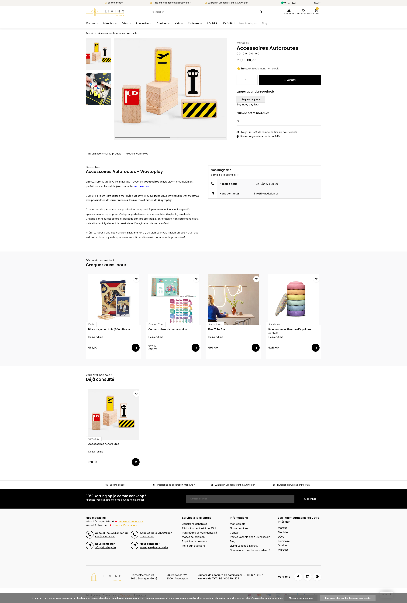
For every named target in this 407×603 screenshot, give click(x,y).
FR (319, 2)
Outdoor (161, 23)
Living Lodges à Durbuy (244, 545)
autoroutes (141, 186)
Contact (234, 532)
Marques (283, 549)
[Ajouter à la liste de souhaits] (238, 121)
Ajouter (292, 80)
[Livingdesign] (105, 12)
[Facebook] (298, 577)
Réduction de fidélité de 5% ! (199, 528)
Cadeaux (193, 23)
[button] (221, 89)
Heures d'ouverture (130, 521)
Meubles (108, 23)
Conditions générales (194, 523)
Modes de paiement (193, 536)
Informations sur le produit (104, 153)
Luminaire (142, 23)
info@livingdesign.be (266, 193)
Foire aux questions (193, 545)
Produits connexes (136, 153)
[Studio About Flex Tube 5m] (233, 299)
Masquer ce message (301, 598)
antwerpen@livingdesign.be (154, 547)
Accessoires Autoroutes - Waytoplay (118, 33)
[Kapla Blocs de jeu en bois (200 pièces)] (113, 299)
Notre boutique (239, 528)
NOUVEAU (228, 23)
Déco (125, 23)
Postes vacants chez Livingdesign (250, 536)
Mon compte (237, 523)
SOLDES (212, 23)
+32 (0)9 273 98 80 (266, 183)
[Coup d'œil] (136, 348)
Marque (91, 23)
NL (315, 2)
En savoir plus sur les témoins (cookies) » (348, 598)
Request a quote (250, 99)
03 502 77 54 (147, 536)
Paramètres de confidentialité (199, 532)
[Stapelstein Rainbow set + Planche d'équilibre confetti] (293, 299)
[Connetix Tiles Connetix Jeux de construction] (173, 299)
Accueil (89, 33)
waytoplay (243, 42)
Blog (264, 23)
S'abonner (310, 498)
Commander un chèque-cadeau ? (250, 550)
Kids (177, 23)
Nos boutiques (248, 23)
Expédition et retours (194, 541)
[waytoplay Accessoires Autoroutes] (113, 414)
